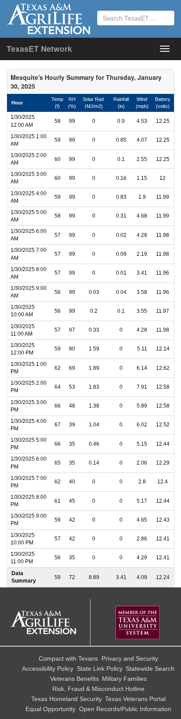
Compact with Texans (68, 658)
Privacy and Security (129, 658)
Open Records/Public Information (125, 708)
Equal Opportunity (50, 708)
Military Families (124, 678)
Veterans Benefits (74, 678)
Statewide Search (150, 668)
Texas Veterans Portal (135, 698)
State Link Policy (100, 668)
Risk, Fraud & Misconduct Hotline (98, 688)
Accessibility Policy (47, 668)
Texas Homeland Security (66, 698)
